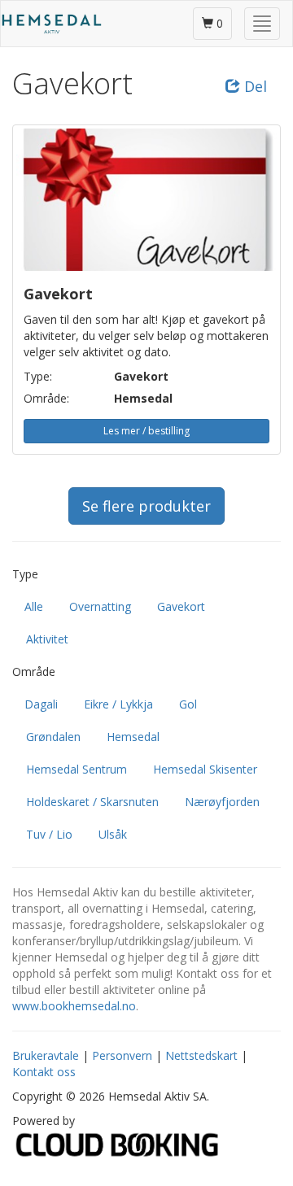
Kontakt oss (44, 1071)
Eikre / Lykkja (118, 704)
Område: (46, 398)
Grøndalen (53, 736)
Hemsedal (133, 736)
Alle (33, 606)
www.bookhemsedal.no (74, 1006)
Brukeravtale (45, 1055)
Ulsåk (112, 834)
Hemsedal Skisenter (205, 769)
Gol (188, 704)
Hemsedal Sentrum (76, 769)
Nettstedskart (201, 1055)
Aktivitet (47, 639)
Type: (38, 376)
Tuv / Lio (49, 834)
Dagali (41, 704)
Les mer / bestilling (146, 431)
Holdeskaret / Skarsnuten (92, 801)
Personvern (122, 1055)
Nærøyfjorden (222, 801)
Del (253, 86)
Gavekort (181, 606)
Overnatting (100, 606)
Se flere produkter (146, 506)
